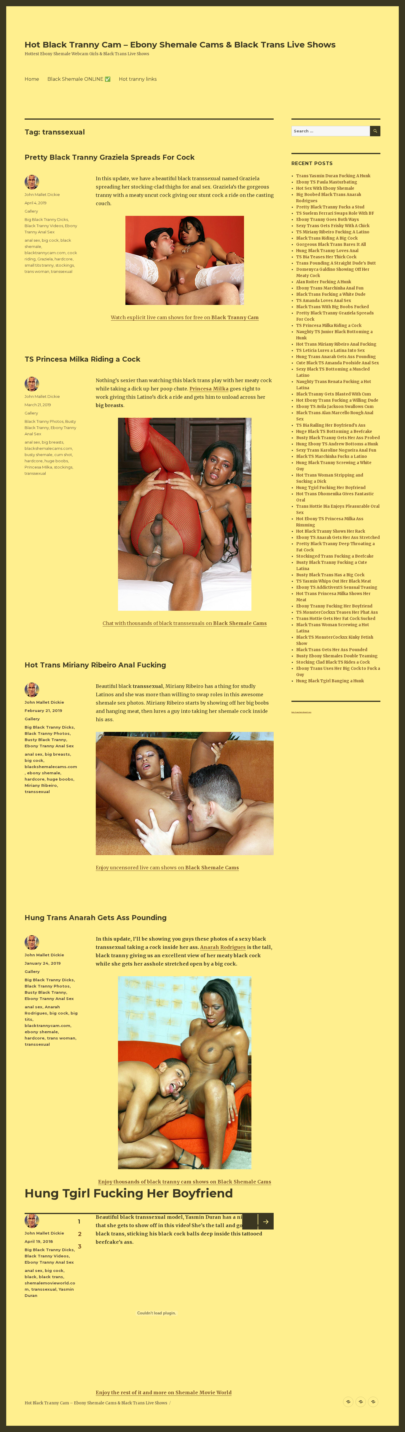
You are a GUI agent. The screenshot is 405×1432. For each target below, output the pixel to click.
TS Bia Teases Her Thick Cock (326, 256)
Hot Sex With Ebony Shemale (325, 188)
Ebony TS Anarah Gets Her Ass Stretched (338, 537)
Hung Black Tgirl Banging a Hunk (330, 680)
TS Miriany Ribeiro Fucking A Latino (332, 232)
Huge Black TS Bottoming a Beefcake (334, 431)
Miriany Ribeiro (41, 785)
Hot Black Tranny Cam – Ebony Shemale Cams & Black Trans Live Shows (180, 44)
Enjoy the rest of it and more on (164, 1392)
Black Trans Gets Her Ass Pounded (331, 649)
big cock (50, 240)
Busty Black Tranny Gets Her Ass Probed (338, 437)
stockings (64, 265)
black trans (51, 1276)
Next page (264, 1229)
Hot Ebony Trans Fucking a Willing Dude (337, 400)
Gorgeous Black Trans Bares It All (331, 244)
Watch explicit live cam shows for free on (185, 317)
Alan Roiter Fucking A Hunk (323, 281)
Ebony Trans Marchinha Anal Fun (329, 288)
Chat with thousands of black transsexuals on (185, 623)
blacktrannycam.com (45, 252)
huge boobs (56, 460)
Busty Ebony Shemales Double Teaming (337, 656)
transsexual (61, 271)
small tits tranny (39, 265)
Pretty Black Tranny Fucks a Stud (330, 207)
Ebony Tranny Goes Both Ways (327, 219)
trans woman (37, 271)
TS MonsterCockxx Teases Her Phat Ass (337, 612)
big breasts (52, 442)
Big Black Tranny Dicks (46, 219)
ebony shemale (43, 772)
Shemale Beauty (307, 712)
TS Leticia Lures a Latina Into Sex (330, 350)
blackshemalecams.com (48, 448)
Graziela (45, 259)
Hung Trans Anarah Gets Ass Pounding (96, 918)
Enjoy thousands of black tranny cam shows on (184, 1182)
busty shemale (38, 454)
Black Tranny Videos (44, 225)
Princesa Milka (38, 467)
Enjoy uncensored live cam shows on (167, 868)
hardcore (64, 259)
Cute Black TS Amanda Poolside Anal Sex (337, 362)
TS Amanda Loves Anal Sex (323, 300)
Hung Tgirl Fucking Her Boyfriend (129, 1193)
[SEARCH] (375, 131)
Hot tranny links (138, 79)
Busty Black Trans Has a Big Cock (330, 574)
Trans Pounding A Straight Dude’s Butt (336, 263)
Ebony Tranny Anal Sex (49, 745)
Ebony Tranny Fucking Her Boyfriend (334, 606)
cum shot (63, 454)
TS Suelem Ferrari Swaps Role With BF (335, 213)
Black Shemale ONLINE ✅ (79, 79)
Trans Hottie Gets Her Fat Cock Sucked (335, 618)
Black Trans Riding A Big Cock (327, 238)
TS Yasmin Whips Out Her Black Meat (333, 581)
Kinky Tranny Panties (297, 712)
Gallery (31, 211)
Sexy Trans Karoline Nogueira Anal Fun (336, 450)
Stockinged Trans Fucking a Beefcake (335, 556)
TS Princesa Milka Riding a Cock (82, 359)
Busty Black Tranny (45, 739)
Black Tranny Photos (44, 421)
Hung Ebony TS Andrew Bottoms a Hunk (337, 444)
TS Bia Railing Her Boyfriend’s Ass (331, 425)
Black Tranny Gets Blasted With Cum (333, 394)
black (30, 1276)
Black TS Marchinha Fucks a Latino (331, 456)
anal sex (32, 240)
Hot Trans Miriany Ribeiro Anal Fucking (95, 665)
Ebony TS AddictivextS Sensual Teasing (336, 587)
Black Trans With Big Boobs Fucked (332, 306)
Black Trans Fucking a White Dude (331, 294)
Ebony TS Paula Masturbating (326, 182)
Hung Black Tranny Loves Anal (327, 250)
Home (32, 79)
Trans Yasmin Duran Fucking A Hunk (333, 175)
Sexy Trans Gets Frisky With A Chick (332, 225)
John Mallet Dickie (42, 194)
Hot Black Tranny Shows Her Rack (330, 531)
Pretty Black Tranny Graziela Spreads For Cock (109, 157)
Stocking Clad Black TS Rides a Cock (333, 662)
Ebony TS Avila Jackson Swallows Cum (335, 406)
